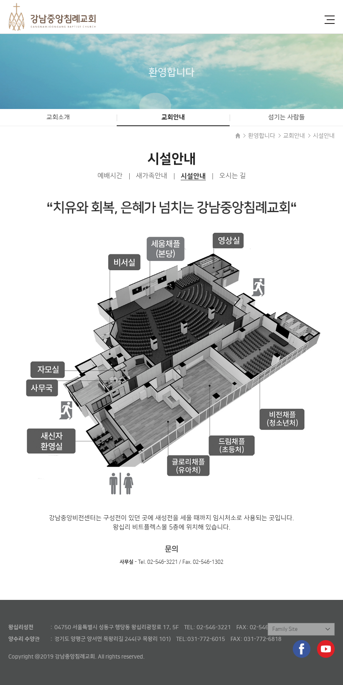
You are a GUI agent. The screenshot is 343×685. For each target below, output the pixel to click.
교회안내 (173, 117)
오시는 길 (232, 175)
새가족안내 (151, 175)
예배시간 (110, 175)
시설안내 (193, 176)
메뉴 (329, 19)
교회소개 (58, 117)
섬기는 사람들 (286, 117)
